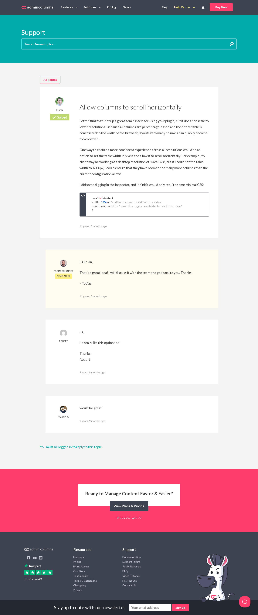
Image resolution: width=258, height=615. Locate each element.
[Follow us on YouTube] (35, 558)
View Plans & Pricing (129, 506)
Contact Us (129, 585)
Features (67, 7)
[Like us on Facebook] (28, 558)
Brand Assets (81, 566)
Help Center (182, 7)
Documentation (131, 557)
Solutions (90, 7)
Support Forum (131, 561)
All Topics (50, 79)
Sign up (180, 607)
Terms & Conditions (85, 580)
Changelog (79, 585)
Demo (127, 7)
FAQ (125, 571)
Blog (164, 7)
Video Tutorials (131, 575)
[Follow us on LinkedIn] (40, 558)
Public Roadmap (131, 566)
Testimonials (80, 575)
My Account (129, 580)
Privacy (77, 590)
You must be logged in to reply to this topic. (71, 447)
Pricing (111, 7)
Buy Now (221, 7)
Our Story (79, 571)
